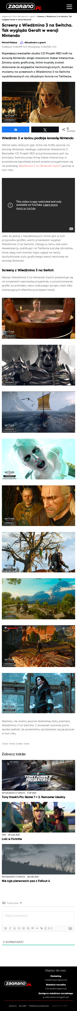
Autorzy (13, 1006)
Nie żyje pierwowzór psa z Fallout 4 (26, 881)
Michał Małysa (9, 43)
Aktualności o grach (26, 16)
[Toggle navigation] (69, 6)
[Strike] (19, 928)
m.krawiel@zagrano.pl (56, 988)
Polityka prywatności (39, 1006)
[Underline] (14, 928)
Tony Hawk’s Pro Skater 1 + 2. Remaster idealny (33, 797)
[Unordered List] (28, 928)
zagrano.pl (6, 16)
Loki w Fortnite (12, 839)
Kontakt (23, 1006)
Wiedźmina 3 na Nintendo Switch (40, 166)
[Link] (41, 928)
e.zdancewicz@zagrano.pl (56, 997)
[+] (50, 928)
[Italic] (10, 928)
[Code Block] (37, 928)
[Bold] (5, 928)
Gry (14, 16)
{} (45, 928)
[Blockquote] (32, 928)
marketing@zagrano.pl (56, 980)
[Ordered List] (23, 928)
